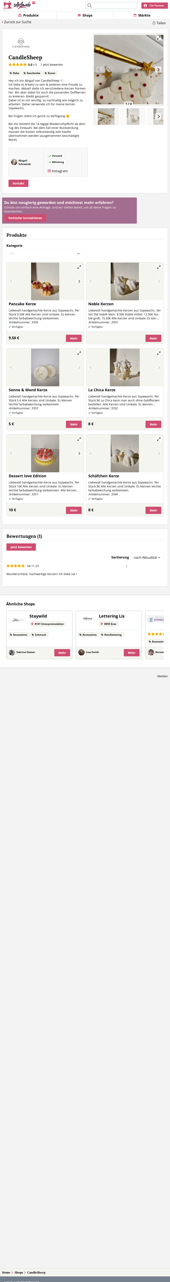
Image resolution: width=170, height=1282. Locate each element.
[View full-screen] (158, 37)
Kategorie (14, 245)
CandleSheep (36, 1272)
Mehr (74, 338)
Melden (162, 676)
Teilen (161, 23)
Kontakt (18, 183)
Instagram (60, 171)
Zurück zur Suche (17, 22)
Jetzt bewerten (21, 547)
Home (6, 1272)
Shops (19, 1272)
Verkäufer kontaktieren (25, 218)
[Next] (158, 70)
